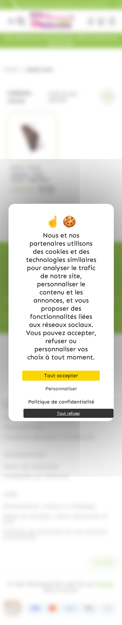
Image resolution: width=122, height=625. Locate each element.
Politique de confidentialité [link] (61, 402)
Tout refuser (68, 413)
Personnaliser (61, 389)
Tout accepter (61, 375)
